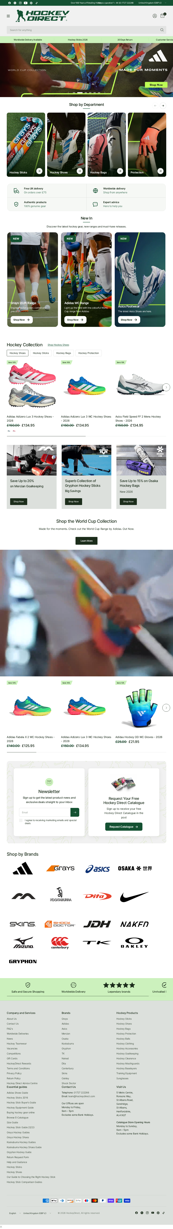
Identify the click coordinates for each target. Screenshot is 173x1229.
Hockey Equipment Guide (20, 1107)
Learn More (87, 540)
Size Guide (12, 1122)
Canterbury (68, 1068)
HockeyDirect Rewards (19, 1063)
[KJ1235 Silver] (9, 431)
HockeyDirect (73, 1213)
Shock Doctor (69, 1083)
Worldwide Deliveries (18, 1033)
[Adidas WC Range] (86, 279)
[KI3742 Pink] (14, 431)
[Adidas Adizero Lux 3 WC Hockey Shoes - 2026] (86, 385)
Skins (64, 1073)
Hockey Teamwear (17, 1043)
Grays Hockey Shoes (18, 1137)
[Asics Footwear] (140, 279)
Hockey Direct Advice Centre (22, 1083)
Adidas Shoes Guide (17, 1092)
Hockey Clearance (126, 1058)
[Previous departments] (155, 105)
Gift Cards (12, 1058)
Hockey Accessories (127, 1048)
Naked (65, 1058)
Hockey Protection (88, 353)
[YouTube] (25, 3)
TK (63, 1053)
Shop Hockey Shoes (58, 344)
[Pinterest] (31, 3)
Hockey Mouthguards (127, 1063)
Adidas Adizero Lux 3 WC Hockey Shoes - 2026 (86, 418)
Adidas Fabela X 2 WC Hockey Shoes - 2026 (31, 739)
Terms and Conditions (18, 1068)
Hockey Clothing (125, 1043)
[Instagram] (20, 3)
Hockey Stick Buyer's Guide (21, 1102)
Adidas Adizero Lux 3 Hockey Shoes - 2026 (30, 418)
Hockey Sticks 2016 (17, 1097)
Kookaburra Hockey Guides (21, 1142)
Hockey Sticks (41, 353)
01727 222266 (81, 1092)
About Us (11, 1018)
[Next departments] (163, 105)
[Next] (166, 387)
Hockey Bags (63, 353)
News (10, 1038)
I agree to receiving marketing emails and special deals (50, 822)
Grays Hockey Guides (18, 1132)
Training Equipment (126, 1073)
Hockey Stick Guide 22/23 (20, 1127)
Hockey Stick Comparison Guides (24, 1182)
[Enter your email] (74, 812)
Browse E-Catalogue (17, 1117)
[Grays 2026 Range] (32, 279)
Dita (64, 1063)
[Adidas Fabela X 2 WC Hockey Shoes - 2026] (32, 706)
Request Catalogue (123, 827)
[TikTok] (36, 3)
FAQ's (10, 1028)
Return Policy (14, 1078)
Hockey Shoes (18, 353)
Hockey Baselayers (126, 1068)
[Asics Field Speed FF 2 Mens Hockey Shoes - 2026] (140, 385)
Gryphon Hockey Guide (19, 1152)
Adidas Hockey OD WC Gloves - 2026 (138, 737)
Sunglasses (122, 1078)
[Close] (1, 1226)
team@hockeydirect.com (81, 1096)
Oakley (65, 1078)
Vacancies (12, 1048)
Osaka (65, 1038)
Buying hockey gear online (21, 1112)
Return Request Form (18, 1157)
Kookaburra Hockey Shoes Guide (24, 1147)
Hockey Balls (123, 1038)
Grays (65, 1018)
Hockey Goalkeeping (127, 1053)
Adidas (65, 1023)
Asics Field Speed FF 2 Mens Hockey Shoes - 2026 (138, 418)
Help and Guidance (17, 1162)
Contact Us (13, 1023)
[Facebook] (9, 3)
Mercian (66, 1033)
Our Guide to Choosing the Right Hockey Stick (31, 1176)
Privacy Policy (14, 1073)
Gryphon (66, 1048)
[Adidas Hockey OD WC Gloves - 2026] (140, 706)
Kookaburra (68, 1043)
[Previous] (7, 387)
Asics (64, 1028)
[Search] (162, 30)
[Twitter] (15, 3)
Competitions (14, 1053)
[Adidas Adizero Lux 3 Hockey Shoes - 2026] (32, 385)
